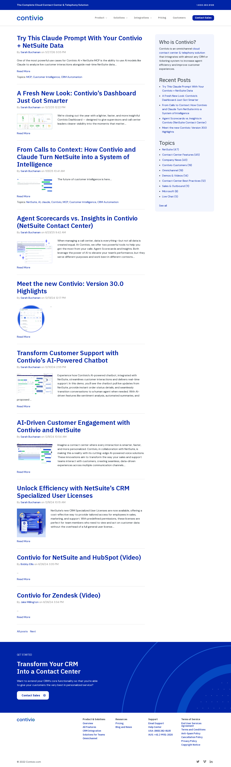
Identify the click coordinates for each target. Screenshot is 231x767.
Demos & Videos (175, 175)
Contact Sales (31, 695)
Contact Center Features (181, 154)
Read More (23, 71)
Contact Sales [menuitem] (203, 17)
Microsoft (170, 191)
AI (39, 202)
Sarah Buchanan (31, 52)
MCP (29, 77)
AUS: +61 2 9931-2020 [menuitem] (160, 734)
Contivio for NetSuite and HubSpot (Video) (79, 557)
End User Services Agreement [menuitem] (191, 724)
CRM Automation (71, 77)
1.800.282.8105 (205, 5)
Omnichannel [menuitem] (90, 738)
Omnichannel (172, 170)
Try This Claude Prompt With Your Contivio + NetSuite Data (79, 41)
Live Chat (170, 196)
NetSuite (31, 202)
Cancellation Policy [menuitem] (192, 737)
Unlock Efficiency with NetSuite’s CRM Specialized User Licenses (73, 491)
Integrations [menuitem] (141, 17)
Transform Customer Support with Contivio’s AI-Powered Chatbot (68, 356)
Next (33, 631)
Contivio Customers (177, 165)
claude (46, 202)
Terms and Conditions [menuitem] (193, 729)
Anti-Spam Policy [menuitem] (190, 733)
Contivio (56, 202)
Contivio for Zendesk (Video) (58, 595)
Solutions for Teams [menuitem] (94, 734)
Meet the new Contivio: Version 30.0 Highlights (70, 287)
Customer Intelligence (46, 77)
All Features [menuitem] (89, 727)
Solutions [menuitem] (119, 17)
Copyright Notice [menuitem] (190, 744)
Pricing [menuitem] (162, 17)
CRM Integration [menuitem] (92, 730)
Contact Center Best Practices (184, 181)
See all (163, 205)
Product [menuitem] (99, 17)
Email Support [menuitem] (156, 723)
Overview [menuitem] (88, 723)
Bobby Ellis (27, 564)
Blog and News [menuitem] (124, 727)
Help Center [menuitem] (154, 727)
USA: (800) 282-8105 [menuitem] (159, 730)
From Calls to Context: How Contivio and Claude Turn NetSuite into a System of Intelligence (76, 156)
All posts (22, 631)
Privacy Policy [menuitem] (189, 741)
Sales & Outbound (175, 186)
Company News (174, 160)
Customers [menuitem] (179, 17)
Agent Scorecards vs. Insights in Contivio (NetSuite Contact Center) (77, 222)
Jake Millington (30, 602)
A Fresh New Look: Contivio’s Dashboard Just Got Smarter (76, 97)
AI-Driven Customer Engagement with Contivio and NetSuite (73, 426)
